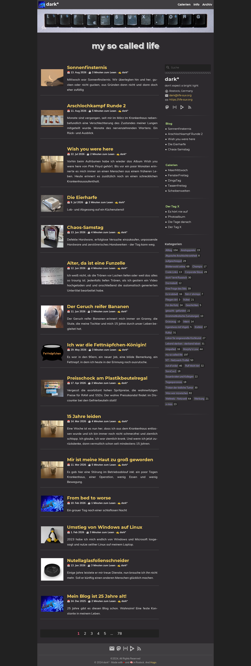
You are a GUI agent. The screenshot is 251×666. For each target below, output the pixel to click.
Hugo (153, 662)
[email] (112, 650)
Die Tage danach (179, 222)
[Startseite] (41, 4)
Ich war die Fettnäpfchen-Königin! (106, 345)
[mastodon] (168, 107)
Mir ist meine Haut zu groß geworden (110, 460)
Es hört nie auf (178, 211)
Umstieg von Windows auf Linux (104, 527)
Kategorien (173, 244)
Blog (169, 123)
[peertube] (182, 107)
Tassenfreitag (177, 185)
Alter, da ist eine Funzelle (96, 263)
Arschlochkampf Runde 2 (96, 106)
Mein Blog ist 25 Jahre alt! (96, 596)
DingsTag (174, 180)
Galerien (184, 4)
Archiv (207, 4)
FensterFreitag (178, 175)
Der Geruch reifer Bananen (98, 307)
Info (196, 4)
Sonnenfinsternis (87, 68)
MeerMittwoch (178, 170)
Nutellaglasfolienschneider (98, 561)
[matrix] (174, 107)
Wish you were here (90, 149)
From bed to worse (89, 498)
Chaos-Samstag (85, 227)
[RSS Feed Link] (189, 107)
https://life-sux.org (181, 99)
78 (119, 633)
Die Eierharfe (82, 197)
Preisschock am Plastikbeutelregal (107, 378)
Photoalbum (176, 216)
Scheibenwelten (179, 191)
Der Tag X (172, 206)
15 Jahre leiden (84, 416)
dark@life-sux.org (180, 95)
